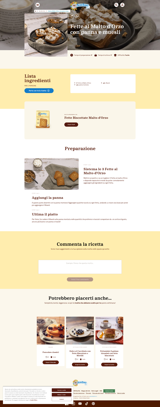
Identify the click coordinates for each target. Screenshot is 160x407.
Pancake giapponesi (79, 393)
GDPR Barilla (76, 391)
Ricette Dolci (42, 11)
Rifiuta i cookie (62, 394)
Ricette (36, 11)
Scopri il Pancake (51, 362)
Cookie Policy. (33, 400)
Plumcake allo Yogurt (98, 393)
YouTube (80, 403)
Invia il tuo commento (80, 279)
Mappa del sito (85, 391)
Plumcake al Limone (110, 393)
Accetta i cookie (61, 390)
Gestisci (62, 399)
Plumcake (88, 393)
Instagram (73, 403)
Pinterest (93, 403)
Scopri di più (71, 124)
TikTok (87, 403)
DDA (101, 391)
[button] (38, 5)
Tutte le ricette (121, 393)
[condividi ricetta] (77, 16)
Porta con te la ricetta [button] (37, 90)
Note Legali (94, 391)
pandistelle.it (93, 396)
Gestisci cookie (109, 391)
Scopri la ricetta (80, 364)
